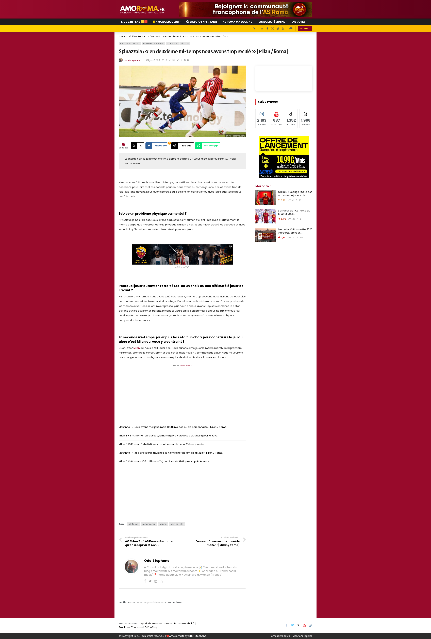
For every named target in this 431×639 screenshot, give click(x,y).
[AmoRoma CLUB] (290, 28)
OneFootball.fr (186, 623)
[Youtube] (283, 29)
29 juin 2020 (153, 60)
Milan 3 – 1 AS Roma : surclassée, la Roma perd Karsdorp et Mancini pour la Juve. (168, 435)
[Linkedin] (161, 581)
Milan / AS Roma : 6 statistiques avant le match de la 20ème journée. (162, 444)
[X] (272, 29)
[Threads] (278, 29)
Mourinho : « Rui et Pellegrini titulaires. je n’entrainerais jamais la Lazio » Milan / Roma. (171, 452)
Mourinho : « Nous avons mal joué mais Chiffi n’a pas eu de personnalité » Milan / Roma (172, 427)
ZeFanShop (151, 627)
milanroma (149, 524)
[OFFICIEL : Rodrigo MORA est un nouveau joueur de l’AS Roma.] (265, 197)
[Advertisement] (182, 393)
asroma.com (186, 365)
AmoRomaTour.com (131, 627)
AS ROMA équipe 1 (129, 43)
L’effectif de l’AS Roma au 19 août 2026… (294, 212)
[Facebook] (267, 29)
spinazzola (177, 524)
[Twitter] (150, 581)
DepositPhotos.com (150, 623)
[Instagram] (262, 29)
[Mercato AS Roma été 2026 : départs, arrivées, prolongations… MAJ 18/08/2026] (265, 235)
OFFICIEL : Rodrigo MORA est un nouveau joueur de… (295, 193)
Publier (305, 28)
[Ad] (245, 9)
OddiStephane (132, 60)
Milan (137, 348)
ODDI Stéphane (197, 636)
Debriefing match (153, 43)
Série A (185, 43)
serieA (163, 524)
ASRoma (133, 524)
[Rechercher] (254, 28)
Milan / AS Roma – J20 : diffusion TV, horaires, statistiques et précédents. (164, 461)
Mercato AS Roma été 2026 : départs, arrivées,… (295, 230)
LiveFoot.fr (170, 623)
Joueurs (172, 43)
